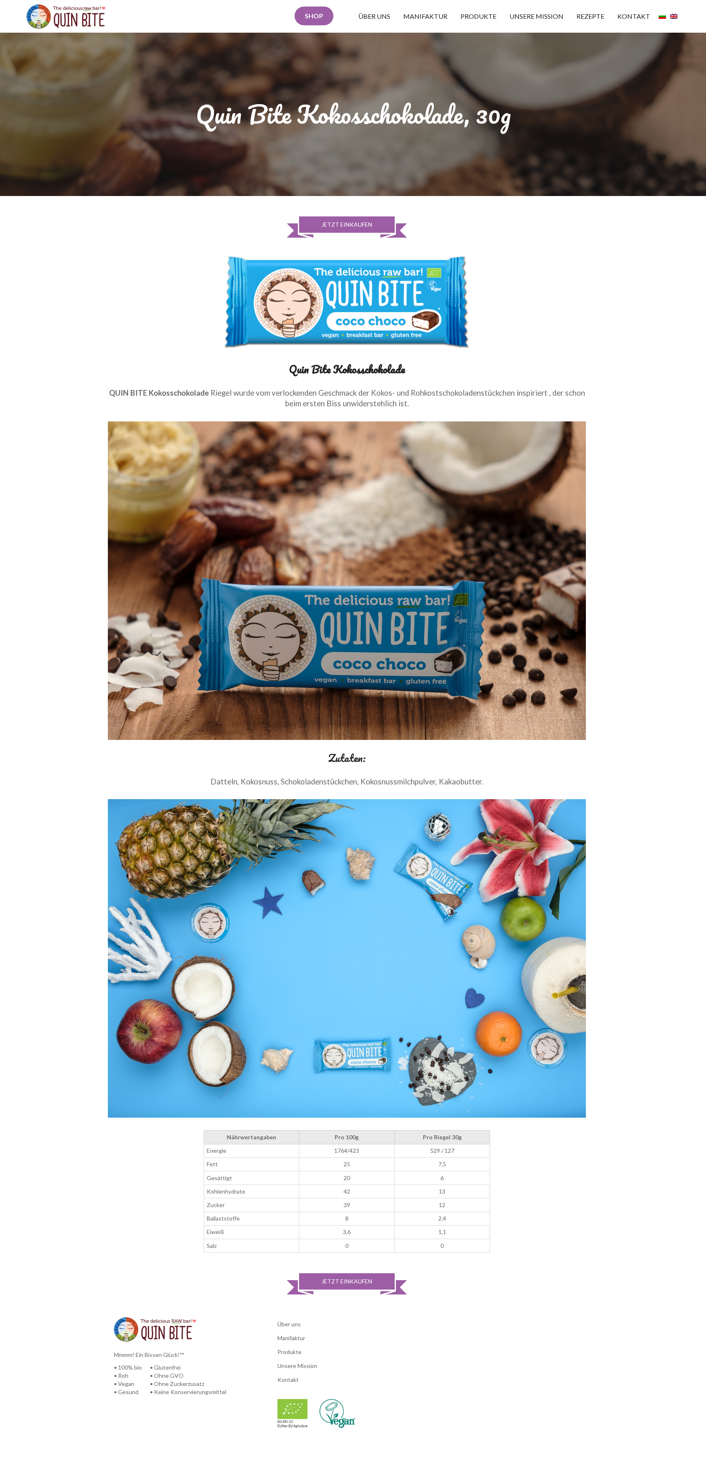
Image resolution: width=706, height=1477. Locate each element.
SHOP (314, 16)
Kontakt (633, 16)
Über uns (374, 16)
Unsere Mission (536, 16)
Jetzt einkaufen (347, 224)
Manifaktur (425, 16)
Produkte (478, 16)
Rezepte (590, 16)
